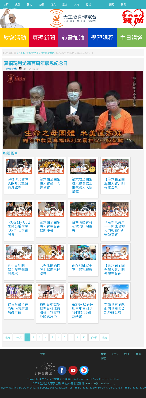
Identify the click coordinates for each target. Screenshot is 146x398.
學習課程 (102, 37)
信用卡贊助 (10, 9)
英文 (53, 4)
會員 (42, 354)
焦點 (17, 4)
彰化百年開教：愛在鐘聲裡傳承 (18, 269)
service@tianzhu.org (100, 383)
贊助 (123, 4)
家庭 (64, 4)
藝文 (29, 4)
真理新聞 (43, 37)
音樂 (41, 4)
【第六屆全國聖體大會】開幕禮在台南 (114, 269)
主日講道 (131, 37)
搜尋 (111, 4)
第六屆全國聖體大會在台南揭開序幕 (50, 226)
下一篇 (93, 337)
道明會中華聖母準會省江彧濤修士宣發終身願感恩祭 (50, 310)
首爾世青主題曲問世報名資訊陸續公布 (114, 308)
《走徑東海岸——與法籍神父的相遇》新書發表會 (114, 228)
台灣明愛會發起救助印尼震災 (82, 226)
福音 (88, 4)
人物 (76, 4)
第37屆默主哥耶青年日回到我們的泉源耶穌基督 (82, 310)
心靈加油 (73, 37)
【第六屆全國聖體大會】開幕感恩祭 (114, 183)
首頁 (6, 4)
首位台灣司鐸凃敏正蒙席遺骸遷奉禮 (18, 308)
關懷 (103, 354)
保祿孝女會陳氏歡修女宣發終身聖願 (18, 183)
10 (84, 337)
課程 (103, 358)
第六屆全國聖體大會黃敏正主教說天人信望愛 (82, 185)
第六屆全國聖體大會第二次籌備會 (50, 183)
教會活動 (14, 37)
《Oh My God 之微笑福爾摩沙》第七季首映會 (19, 228)
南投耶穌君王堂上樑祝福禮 (82, 267)
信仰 (126, 354)
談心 (115, 354)
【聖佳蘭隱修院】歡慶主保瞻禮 (50, 269)
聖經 (138, 354)
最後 (104, 337)
